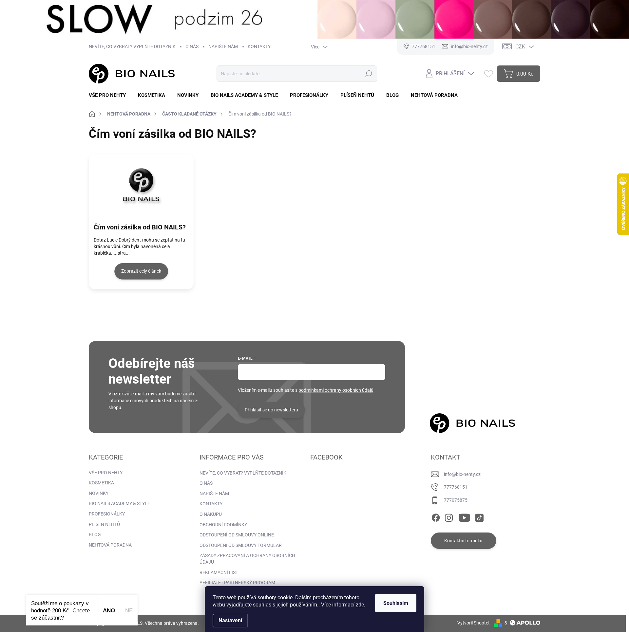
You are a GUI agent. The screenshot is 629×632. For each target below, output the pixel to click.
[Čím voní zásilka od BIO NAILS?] (141, 185)
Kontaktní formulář (463, 540)
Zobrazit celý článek (141, 271)
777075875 (455, 500)
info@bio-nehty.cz (462, 474)
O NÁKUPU (211, 514)
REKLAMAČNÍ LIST (219, 572)
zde (360, 605)
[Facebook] (436, 516)
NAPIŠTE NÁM (223, 46)
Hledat (368, 73)
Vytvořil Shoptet (473, 622)
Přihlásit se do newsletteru (271, 409)
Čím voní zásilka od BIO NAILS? (140, 227)
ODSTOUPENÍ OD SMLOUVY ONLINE (237, 534)
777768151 (455, 487)
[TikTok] (479, 516)
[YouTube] (464, 516)
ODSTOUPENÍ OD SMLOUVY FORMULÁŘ (241, 545)
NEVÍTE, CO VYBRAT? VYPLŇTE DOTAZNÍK (132, 46)
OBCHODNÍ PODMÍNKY (223, 524)
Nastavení (230, 620)
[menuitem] (110, 95)
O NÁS (192, 46)
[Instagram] (449, 516)
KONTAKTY (259, 46)
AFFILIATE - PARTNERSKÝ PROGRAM (237, 582)
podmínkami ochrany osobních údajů (335, 390)
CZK (520, 47)
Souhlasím (395, 603)
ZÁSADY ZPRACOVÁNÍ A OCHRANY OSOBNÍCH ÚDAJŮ (247, 559)
